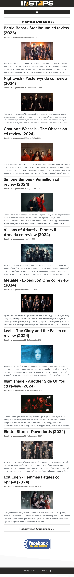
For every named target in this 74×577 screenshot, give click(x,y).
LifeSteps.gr (37, 3)
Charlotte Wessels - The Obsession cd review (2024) (35, 131)
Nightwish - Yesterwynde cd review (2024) (36, 81)
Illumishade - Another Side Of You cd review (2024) (34, 384)
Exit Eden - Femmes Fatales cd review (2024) (32, 480)
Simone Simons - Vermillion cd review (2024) (31, 182)
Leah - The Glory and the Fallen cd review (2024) (35, 333)
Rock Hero (8, 37)
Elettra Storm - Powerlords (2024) (34, 431)
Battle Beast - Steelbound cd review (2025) (36, 30)
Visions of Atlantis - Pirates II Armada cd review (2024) (30, 232)
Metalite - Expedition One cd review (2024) (36, 283)
